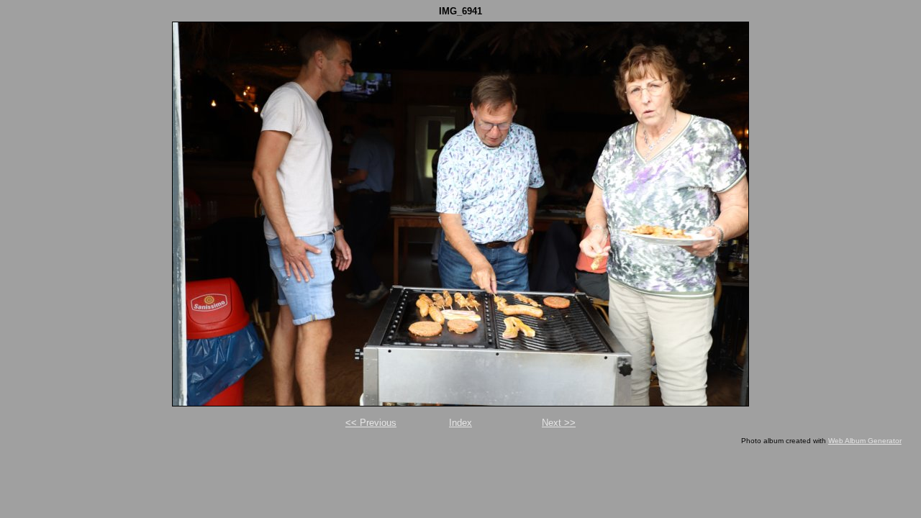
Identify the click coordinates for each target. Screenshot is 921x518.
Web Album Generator (865, 441)
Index (460, 422)
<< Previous (370, 422)
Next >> (559, 422)
